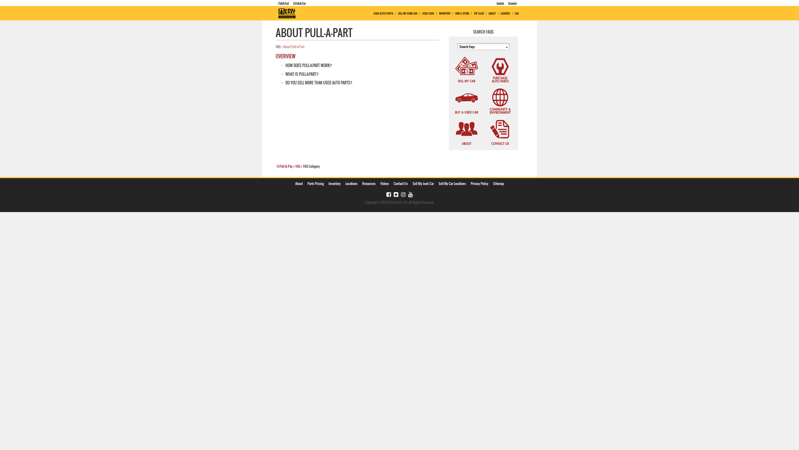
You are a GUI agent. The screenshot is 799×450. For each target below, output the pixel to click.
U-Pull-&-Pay (299, 3)
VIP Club (479, 13)
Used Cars (428, 13)
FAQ (517, 13)
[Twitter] (396, 194)
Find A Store (462, 13)
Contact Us (401, 183)
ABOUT (492, 13)
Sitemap (498, 183)
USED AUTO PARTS (383, 13)
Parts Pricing (316, 183)
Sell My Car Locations (452, 183)
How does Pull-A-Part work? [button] (308, 65)
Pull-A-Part (283, 3)
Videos (384, 183)
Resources (369, 183)
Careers (505, 13)
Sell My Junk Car (407, 13)
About (299, 183)
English (500, 3)
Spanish (512, 3)
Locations (351, 183)
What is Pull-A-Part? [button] (302, 74)
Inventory (444, 13)
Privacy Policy (479, 183)
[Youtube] (410, 194)
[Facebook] (388, 194)
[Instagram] (403, 194)
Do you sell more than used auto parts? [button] (318, 82)
